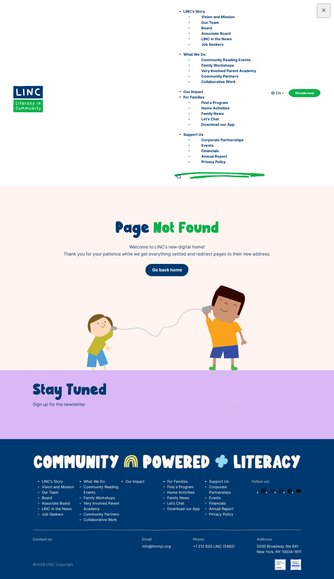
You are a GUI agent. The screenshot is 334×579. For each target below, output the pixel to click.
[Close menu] (323, 11)
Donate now (304, 93)
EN (278, 93)
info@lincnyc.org (156, 546)
